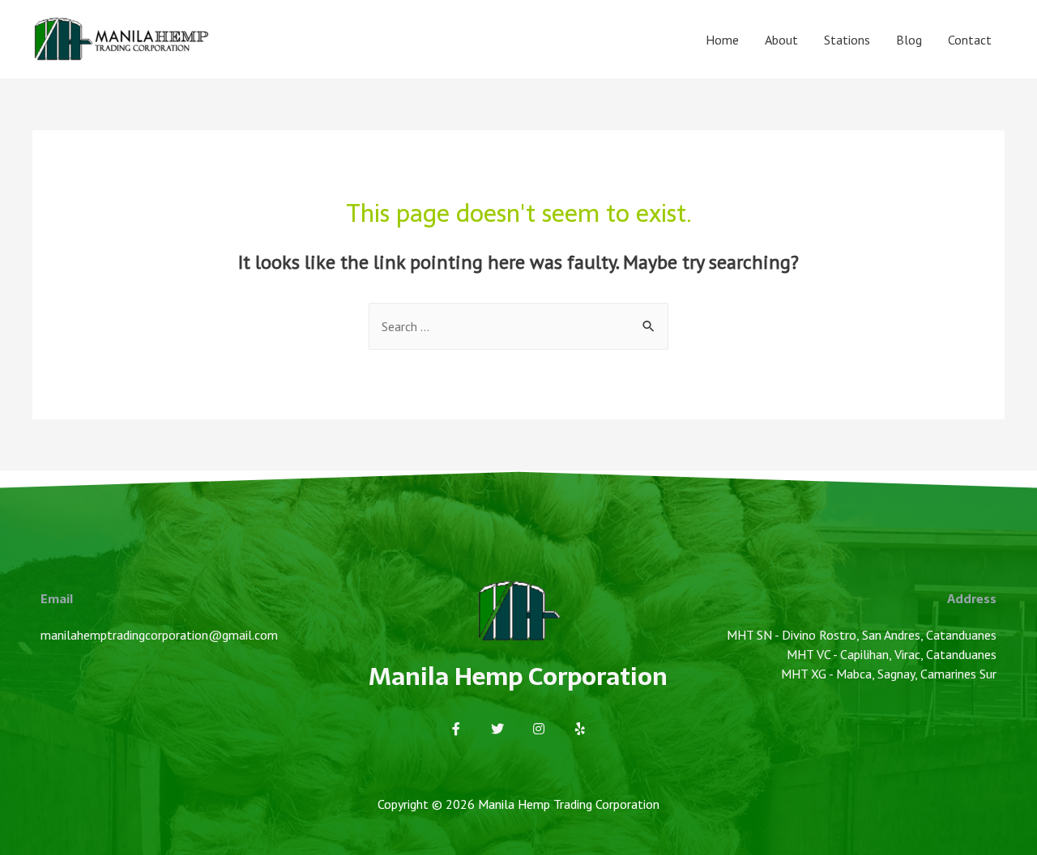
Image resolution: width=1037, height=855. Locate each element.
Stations (847, 40)
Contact (970, 40)
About (781, 40)
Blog (909, 40)
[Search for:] (518, 326)
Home (722, 40)
